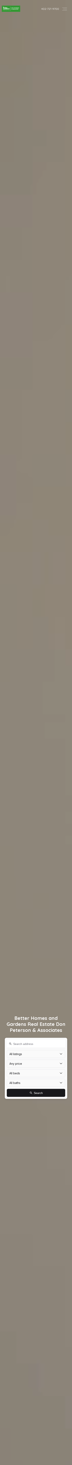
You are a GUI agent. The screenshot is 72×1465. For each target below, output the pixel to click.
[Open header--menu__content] (64, 8)
